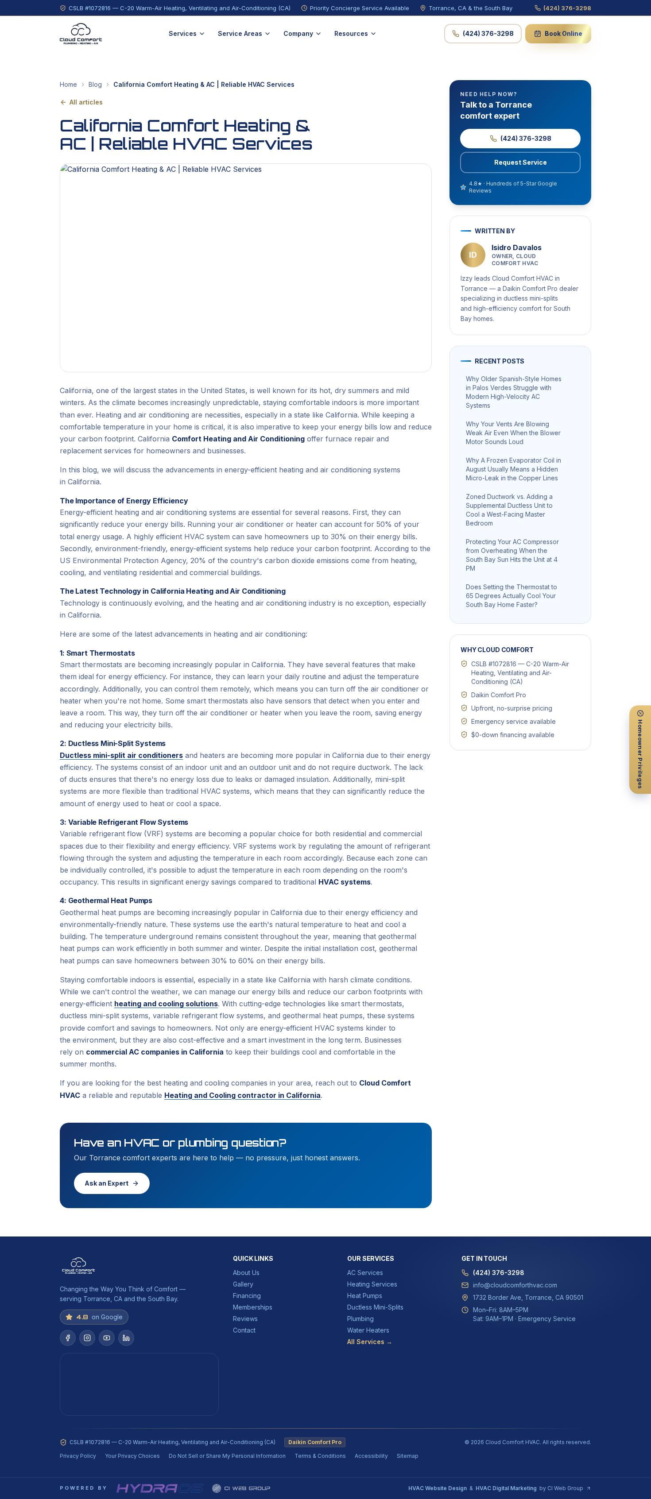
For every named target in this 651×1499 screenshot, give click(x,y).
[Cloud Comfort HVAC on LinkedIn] (126, 1338)
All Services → (369, 1341)
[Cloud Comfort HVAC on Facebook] (68, 1338)
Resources (351, 33)
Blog (95, 84)
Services (183, 33)
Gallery (243, 1284)
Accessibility (371, 1456)
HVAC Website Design (437, 1488)
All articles (86, 102)
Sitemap (407, 1456)
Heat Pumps (364, 1295)
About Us (246, 1272)
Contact (244, 1330)
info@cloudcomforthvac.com (515, 1285)
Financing (247, 1295)
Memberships (252, 1307)
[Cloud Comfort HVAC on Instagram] (87, 1338)
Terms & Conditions (320, 1456)
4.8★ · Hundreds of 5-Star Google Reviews (513, 187)
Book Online (563, 33)
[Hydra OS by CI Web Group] (159, 1488)
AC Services (365, 1272)
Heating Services (372, 1284)
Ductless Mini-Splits (375, 1307)
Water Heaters (368, 1330)
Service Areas (240, 33)
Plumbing (360, 1318)
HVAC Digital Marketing (506, 1488)
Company (298, 33)
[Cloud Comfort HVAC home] (81, 33)
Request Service (520, 162)
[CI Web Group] (241, 1488)
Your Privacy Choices (132, 1456)
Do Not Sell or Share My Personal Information (227, 1456)
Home (68, 84)
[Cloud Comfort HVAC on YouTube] (107, 1338)
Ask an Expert (106, 1183)
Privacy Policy (78, 1456)
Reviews (245, 1318)
